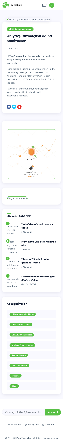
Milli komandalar (19, 365)
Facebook (16, 424)
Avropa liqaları (19, 355)
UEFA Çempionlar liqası (20, 29)
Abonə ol (53, 412)
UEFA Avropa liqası (21, 324)
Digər (14, 386)
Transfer (15, 376)
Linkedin (50, 424)
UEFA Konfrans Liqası (22, 335)
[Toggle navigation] (58, 5)
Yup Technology (25, 438)
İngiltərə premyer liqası (22, 345)
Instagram (33, 424)
